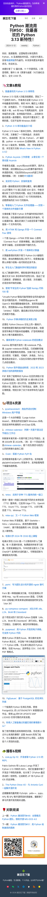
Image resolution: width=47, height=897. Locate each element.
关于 (40, 18)
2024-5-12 (11, 45)
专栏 (26, 18)
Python (36, 45)
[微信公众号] (13, 887)
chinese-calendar (12, 445)
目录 (33, 18)
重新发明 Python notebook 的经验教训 (24, 340)
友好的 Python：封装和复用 (19, 181)
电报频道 (10, 60)
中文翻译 (28, 176)
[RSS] (34, 887)
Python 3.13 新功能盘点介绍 (18, 126)
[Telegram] (24, 887)
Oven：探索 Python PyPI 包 (19, 454)
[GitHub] (29, 887)
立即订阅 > (20, 11)
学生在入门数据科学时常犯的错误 (21, 267)
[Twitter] (18, 887)
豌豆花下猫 (9, 18)
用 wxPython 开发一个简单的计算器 (22, 250)
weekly (24, 45)
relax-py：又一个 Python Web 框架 (22, 515)
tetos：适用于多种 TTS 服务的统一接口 (24, 494)
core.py (8, 757)
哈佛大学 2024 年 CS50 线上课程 (21, 536)
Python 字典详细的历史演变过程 (22, 319)
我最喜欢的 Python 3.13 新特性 (19, 91)
